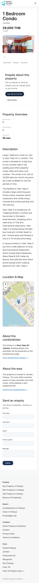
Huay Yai (6, 567)
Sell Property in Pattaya (13, 494)
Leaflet (13, 326)
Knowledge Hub (10, 516)
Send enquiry (12, 100)
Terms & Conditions (11, 537)
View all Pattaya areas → (13, 571)
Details (16, 63)
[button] (18, 302)
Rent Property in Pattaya (13, 490)
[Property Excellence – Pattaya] (6, 3)
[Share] (4, 57)
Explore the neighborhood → (15, 390)
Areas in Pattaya (10, 512)
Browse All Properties (12, 498)
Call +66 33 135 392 (14, 94)
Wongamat (7, 559)
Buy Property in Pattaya (13, 486)
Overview (7, 63)
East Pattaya (8, 563)
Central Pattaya (9, 548)
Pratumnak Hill (9, 556)
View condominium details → (15, 358)
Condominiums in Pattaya (14, 508)
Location (24, 63)
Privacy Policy (9, 534)
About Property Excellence (14, 526)
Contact (6, 530)
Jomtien (6, 552)
